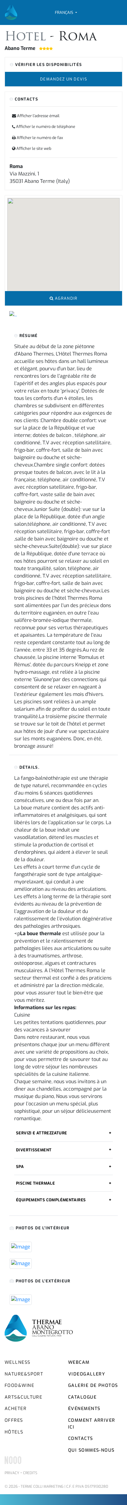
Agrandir (66, 298)
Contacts (80, 1438)
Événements (84, 1409)
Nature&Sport (24, 1374)
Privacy (12, 1472)
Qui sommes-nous (91, 1450)
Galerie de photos (93, 1385)
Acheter (16, 1409)
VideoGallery (86, 1374)
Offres (14, 1420)
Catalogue (82, 1397)
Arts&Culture (23, 1397)
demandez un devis (63, 79)
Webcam (79, 1362)
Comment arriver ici (91, 1423)
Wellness (18, 1362)
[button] (66, 12)
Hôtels (14, 1432)
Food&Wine (19, 1385)
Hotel (27, 37)
